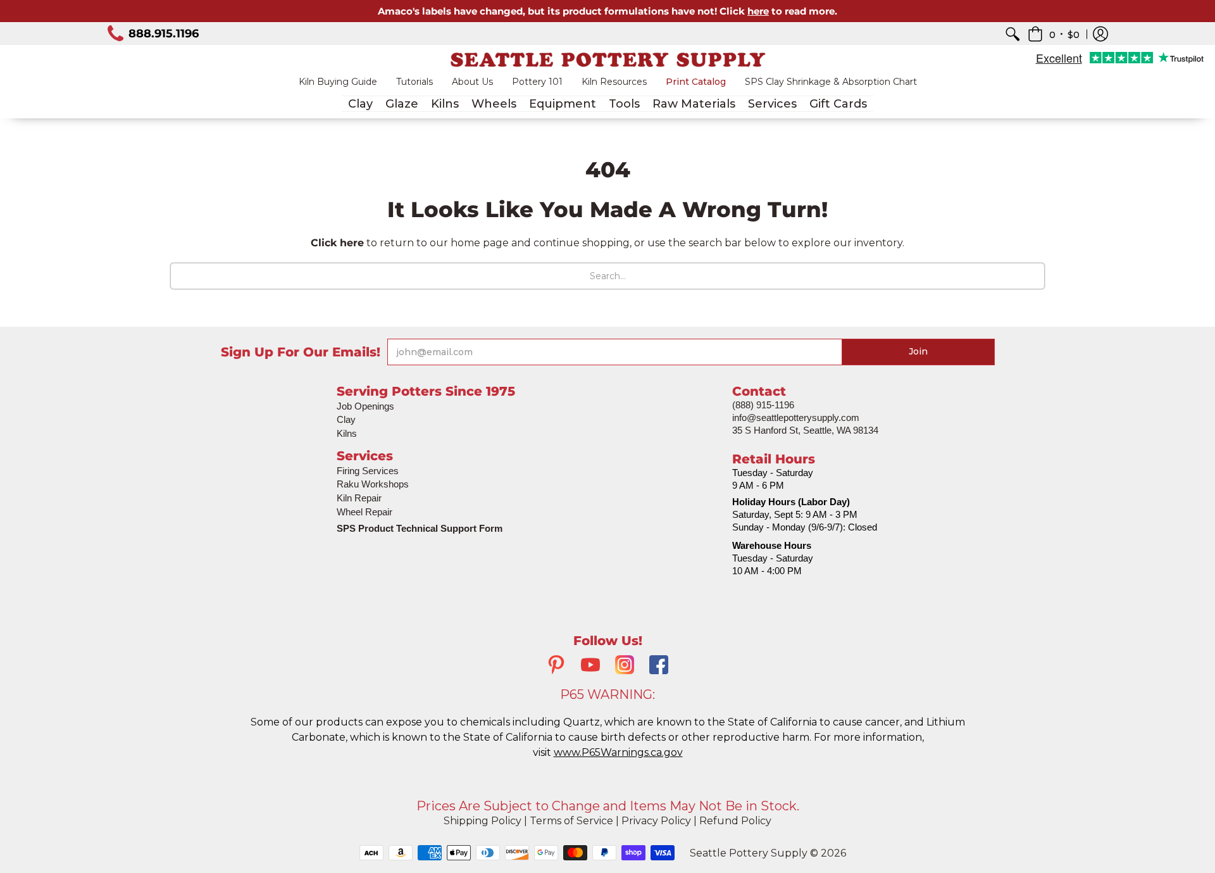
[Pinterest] (556, 666)
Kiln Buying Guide (338, 81)
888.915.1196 (163, 34)
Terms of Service (571, 821)
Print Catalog (696, 81)
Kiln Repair (359, 498)
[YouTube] (590, 666)
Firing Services (368, 470)
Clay (346, 419)
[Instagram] (624, 666)
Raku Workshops (373, 484)
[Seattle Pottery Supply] (607, 59)
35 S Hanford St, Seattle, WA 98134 (805, 430)
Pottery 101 (537, 81)
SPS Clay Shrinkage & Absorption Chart (831, 81)
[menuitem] (1012, 34)
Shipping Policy (482, 821)
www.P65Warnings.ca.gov (618, 752)
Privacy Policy (656, 821)
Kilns (347, 433)
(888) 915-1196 (763, 404)
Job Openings (365, 406)
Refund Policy (735, 821)
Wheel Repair (364, 511)
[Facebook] (659, 666)
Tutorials (414, 81)
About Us (472, 81)
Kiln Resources (614, 81)
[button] (1053, 34)
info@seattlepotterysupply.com (795, 417)
